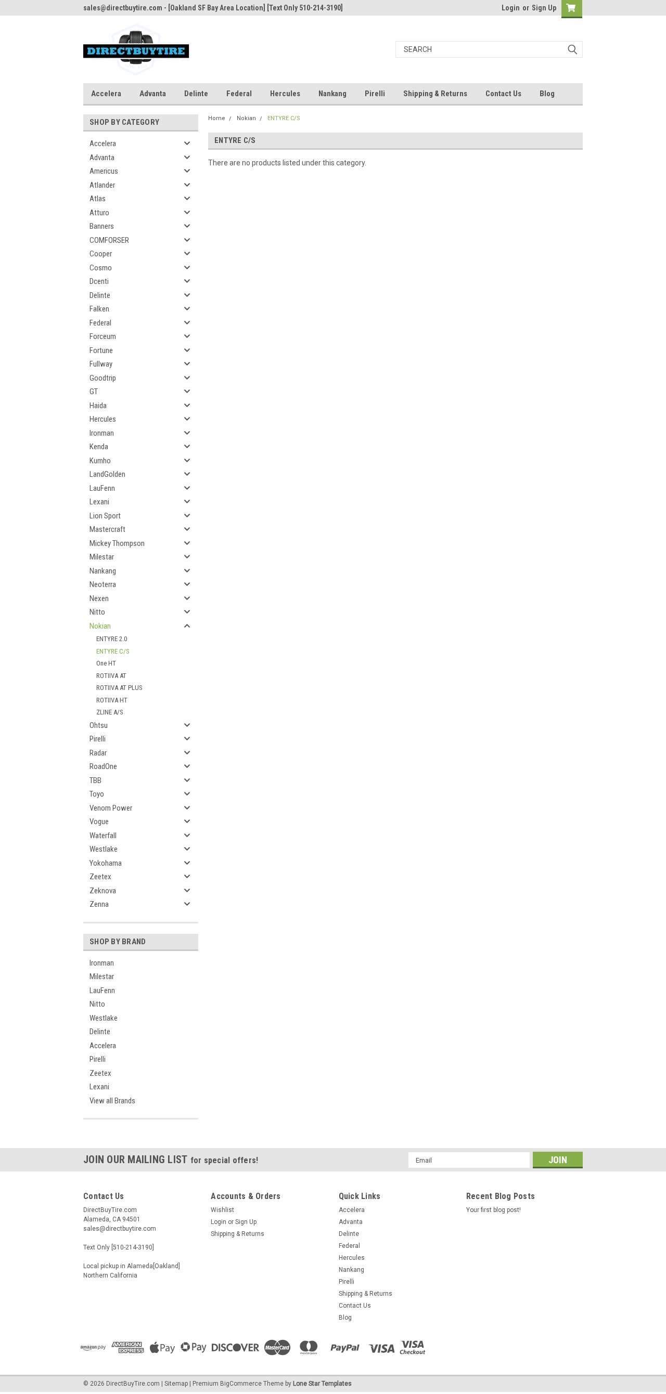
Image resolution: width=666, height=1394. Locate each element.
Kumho (100, 460)
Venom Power (110, 808)
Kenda (98, 446)
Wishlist (222, 1210)
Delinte (196, 93)
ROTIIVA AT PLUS (119, 688)
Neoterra (102, 584)
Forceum (102, 336)
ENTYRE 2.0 (111, 639)
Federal (239, 93)
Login (511, 8)
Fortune (101, 350)
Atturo (99, 212)
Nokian (100, 626)
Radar (98, 753)
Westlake (103, 849)
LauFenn (102, 488)
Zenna (99, 904)
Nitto (97, 612)
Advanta (152, 93)
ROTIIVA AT (111, 676)
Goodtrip (102, 378)
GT (93, 391)
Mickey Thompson (117, 543)
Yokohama (105, 863)
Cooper (100, 253)
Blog (547, 93)
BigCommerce (241, 1383)
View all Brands (112, 1100)
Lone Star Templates (322, 1383)
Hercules (285, 93)
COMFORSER (109, 240)
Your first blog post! (493, 1210)
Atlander (102, 185)
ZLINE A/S (109, 712)
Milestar (101, 557)
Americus (103, 171)
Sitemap (176, 1383)
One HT (106, 663)
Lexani (99, 501)
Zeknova (102, 890)
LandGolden (107, 474)
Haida (98, 405)
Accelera (106, 93)
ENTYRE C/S (113, 651)
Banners (101, 226)
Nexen (99, 598)
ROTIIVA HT (111, 700)
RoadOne (103, 766)
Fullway (100, 364)
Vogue (99, 821)
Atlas (97, 198)
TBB (95, 780)
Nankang (332, 93)
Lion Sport (105, 515)
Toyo (96, 794)
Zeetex (100, 876)
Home (216, 118)
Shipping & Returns (435, 93)
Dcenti (99, 281)
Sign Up (544, 8)
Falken (99, 309)
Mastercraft (107, 529)
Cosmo (100, 267)
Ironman (101, 433)
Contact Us (503, 93)
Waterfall (103, 835)
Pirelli (375, 93)
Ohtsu (98, 725)
